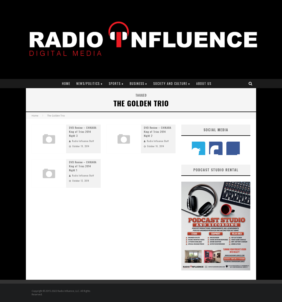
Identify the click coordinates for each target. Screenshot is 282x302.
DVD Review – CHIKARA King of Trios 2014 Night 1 (82, 166)
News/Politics (88, 83)
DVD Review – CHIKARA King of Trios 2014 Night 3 (82, 132)
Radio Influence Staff (83, 141)
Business (137, 83)
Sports (115, 83)
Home (66, 83)
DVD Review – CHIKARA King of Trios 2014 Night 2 (157, 132)
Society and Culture (170, 83)
